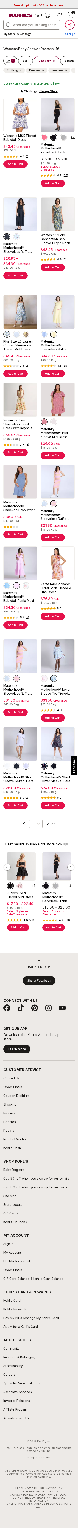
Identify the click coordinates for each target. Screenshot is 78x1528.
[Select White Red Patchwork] (19, 885)
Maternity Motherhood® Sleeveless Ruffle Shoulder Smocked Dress (17, 248)
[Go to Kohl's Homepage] (20, 15)
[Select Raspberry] (44, 137)
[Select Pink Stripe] (53, 503)
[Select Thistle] (26, 766)
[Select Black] (53, 137)
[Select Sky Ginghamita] (16, 334)
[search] (8, 24)
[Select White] (6, 766)
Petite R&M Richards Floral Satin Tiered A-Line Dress (56, 588)
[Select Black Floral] (44, 766)
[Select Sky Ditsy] (53, 678)
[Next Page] (47, 824)
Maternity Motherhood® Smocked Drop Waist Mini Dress (19, 506)
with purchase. (39, 5)
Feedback (74, 765)
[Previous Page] (24, 824)
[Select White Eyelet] (53, 421)
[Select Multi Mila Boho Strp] (26, 334)
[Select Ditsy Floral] (16, 236)
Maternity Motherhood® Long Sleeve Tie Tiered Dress (55, 689)
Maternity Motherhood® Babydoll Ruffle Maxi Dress (18, 597)
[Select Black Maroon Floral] (10, 885)
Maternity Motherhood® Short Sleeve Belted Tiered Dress (19, 777)
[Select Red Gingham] (44, 421)
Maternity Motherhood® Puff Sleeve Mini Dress (54, 433)
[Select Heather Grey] (63, 137)
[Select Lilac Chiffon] (16, 585)
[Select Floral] (26, 585)
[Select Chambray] (6, 585)
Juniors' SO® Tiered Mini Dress (20, 895)
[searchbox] (31, 25)
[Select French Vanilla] (53, 334)
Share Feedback (39, 980)
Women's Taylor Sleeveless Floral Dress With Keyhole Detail (17, 424)
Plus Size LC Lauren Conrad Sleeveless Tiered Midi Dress (18, 345)
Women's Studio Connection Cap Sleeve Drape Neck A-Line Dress (58, 239)
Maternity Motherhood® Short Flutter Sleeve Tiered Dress (57, 777)
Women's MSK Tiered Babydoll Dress (19, 137)
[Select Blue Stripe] (44, 503)
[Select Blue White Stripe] (44, 334)
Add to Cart (15, 164)
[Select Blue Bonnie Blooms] (6, 334)
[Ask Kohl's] (70, 25)
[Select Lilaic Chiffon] (44, 678)
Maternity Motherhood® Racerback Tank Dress (53, 148)
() (27, 156)
